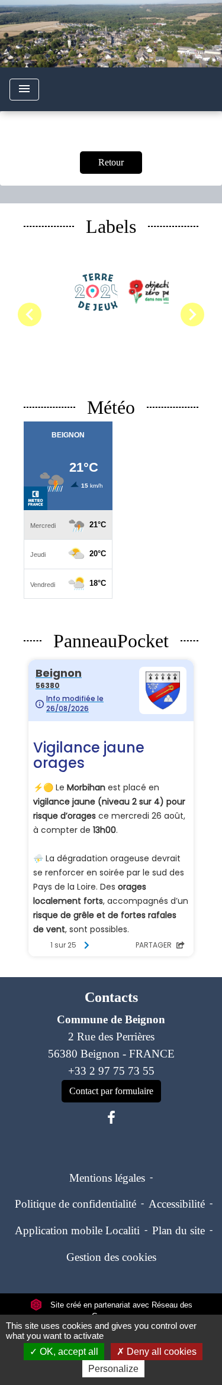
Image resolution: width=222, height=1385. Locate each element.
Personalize (113, 1369)
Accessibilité (177, 1204)
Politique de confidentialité (75, 1204)
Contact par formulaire (111, 1091)
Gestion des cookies (111, 1257)
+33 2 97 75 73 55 (111, 1071)
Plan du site (178, 1230)
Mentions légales (107, 1178)
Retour (111, 162)
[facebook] (111, 1117)
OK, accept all (67, 1352)
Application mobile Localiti (77, 1230)
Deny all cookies (160, 1352)
